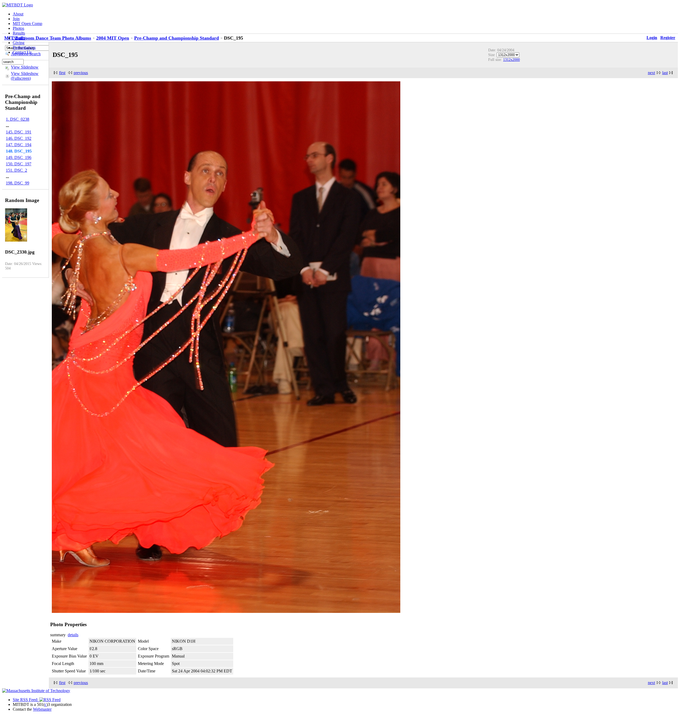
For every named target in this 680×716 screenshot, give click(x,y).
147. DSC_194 (18, 144)
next (651, 72)
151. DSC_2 (16, 170)
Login (652, 37)
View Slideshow (25, 67)
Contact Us (22, 52)
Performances (24, 47)
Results (19, 33)
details (73, 635)
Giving (18, 42)
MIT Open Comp (27, 23)
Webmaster (42, 709)
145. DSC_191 (18, 132)
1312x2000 (511, 59)
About (18, 14)
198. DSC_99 (17, 183)
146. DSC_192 (18, 138)
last (665, 72)
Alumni (19, 38)
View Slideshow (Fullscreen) (25, 76)
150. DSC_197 (18, 164)
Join (16, 18)
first (62, 72)
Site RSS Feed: (26, 699)
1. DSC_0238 (17, 119)
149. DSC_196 (18, 157)
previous (81, 72)
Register (667, 37)
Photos (18, 28)
